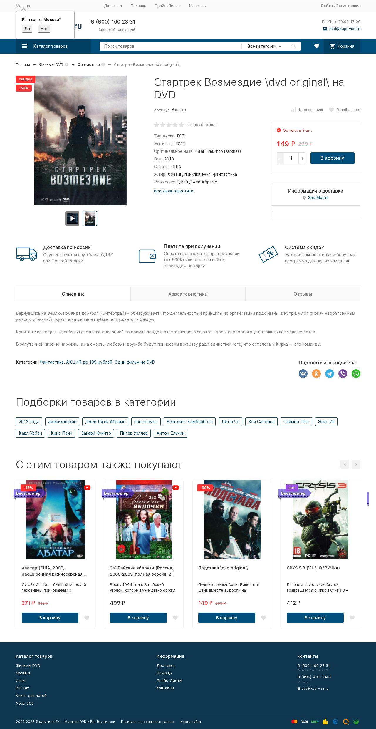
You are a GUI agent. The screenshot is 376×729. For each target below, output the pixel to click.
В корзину (332, 158)
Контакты (198, 6)
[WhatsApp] (356, 373)
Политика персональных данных (147, 722)
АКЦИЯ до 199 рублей (89, 362)
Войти (327, 6)
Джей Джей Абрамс (105, 421)
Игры (20, 680)
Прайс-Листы (167, 6)
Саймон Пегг (296, 421)
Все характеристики (173, 191)
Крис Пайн (61, 433)
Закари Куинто (96, 433)
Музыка (23, 673)
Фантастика (89, 64)
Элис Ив (326, 421)
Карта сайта (191, 722)
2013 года (29, 421)
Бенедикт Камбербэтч (190, 421)
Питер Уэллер (134, 433)
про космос (146, 421)
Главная (23, 64)
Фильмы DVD (51, 64)
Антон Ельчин (170, 433)
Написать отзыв (202, 124)
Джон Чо (230, 421)
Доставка (113, 6)
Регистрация (348, 6)
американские (62, 421)
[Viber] (342, 373)
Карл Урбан (30, 433)
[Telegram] (329, 373)
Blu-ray (22, 688)
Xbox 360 (25, 703)
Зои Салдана (261, 421)
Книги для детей (31, 695)
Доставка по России (67, 247)
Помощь (138, 6)
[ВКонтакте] (303, 373)
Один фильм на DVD (135, 362)
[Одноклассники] (316, 373)
